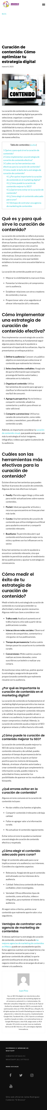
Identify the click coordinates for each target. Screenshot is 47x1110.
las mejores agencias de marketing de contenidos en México (23, 943)
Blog (4, 14)
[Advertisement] (23, 29)
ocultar (33, 145)
